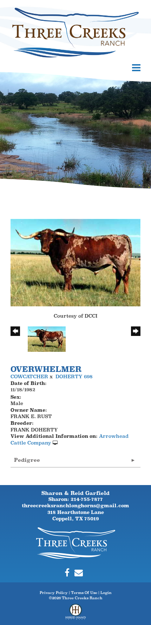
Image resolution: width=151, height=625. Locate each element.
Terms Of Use (84, 592)
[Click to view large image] (75, 262)
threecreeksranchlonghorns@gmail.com (75, 505)
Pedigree (27, 460)
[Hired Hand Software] (75, 614)
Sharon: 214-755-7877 (75, 499)
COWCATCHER (29, 376)
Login (106, 592)
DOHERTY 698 (74, 376)
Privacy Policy (54, 592)
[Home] (75, 542)
